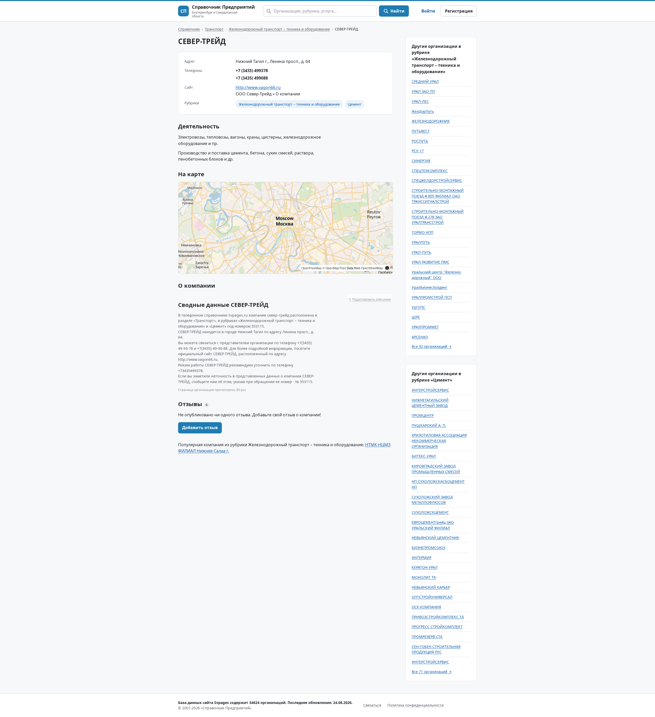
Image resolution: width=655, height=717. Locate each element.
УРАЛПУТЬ (421, 242)
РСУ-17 (418, 150)
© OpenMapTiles (334, 268)
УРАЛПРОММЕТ (425, 326)
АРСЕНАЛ (420, 336)
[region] (285, 228)
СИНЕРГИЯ (421, 160)
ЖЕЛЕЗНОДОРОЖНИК (431, 121)
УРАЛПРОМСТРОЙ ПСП (432, 297)
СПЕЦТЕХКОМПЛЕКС (429, 170)
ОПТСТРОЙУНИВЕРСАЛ (432, 597)
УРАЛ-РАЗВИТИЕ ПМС (430, 262)
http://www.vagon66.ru (258, 87)
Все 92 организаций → (432, 346)
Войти (428, 11)
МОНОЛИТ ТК (424, 577)
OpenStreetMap (372, 268)
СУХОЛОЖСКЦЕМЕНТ (430, 512)
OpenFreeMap (311, 268)
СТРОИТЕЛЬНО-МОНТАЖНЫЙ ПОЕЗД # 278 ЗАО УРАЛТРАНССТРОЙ (438, 217)
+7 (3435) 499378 (252, 70)
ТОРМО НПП (422, 232)
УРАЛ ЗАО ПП (423, 91)
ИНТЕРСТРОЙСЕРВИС (430, 390)
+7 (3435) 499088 (252, 78)
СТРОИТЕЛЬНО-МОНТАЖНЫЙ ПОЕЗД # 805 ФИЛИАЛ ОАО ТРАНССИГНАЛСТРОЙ (438, 196)
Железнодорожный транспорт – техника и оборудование (279, 29)
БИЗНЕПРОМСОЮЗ (428, 547)
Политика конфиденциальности (415, 705)
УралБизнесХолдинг (429, 287)
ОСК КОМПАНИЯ (426, 606)
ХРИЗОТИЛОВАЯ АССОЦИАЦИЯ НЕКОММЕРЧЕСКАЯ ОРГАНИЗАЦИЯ (439, 441)
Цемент (354, 104)
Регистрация (459, 11)
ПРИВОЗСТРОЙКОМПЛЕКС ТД (438, 616)
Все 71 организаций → (432, 671)
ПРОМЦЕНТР (423, 415)
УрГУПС (418, 307)
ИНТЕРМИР (421, 557)
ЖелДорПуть (423, 111)
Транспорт (214, 29)
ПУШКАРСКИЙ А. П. (429, 425)
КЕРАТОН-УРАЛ (425, 567)
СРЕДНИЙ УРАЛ (425, 81)
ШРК (416, 317)
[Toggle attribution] (387, 268)
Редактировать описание (370, 299)
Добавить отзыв (200, 427)
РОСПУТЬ (420, 141)
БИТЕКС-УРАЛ (424, 456)
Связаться (372, 705)
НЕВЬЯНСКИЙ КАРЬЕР (431, 587)
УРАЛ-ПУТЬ (421, 252)
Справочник (189, 29)
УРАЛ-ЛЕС (420, 101)
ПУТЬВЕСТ (421, 131)
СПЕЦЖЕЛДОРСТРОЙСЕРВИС (437, 180)
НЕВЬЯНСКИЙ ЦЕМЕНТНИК (435, 537)
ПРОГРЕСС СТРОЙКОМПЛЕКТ (437, 626)
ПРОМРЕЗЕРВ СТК (427, 636)
